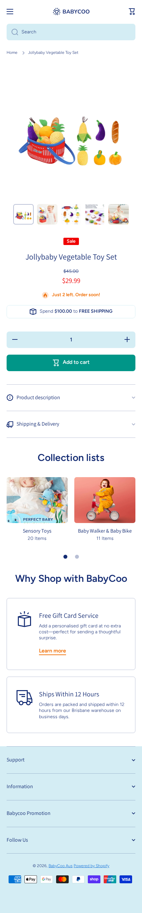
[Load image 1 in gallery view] (23, 214)
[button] (132, 11)
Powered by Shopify (91, 865)
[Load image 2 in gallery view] (47, 214)
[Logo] (71, 12)
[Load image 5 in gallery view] (118, 214)
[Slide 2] (77, 557)
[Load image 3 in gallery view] (71, 214)
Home (12, 52)
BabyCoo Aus (61, 865)
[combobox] (71, 32)
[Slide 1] (65, 557)
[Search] (12, 32)
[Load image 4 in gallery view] (95, 214)
